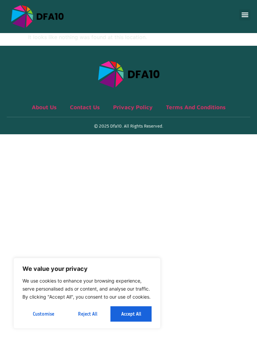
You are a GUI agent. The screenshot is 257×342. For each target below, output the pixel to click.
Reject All (87, 314)
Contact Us (85, 107)
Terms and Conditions (196, 107)
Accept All (131, 314)
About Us (44, 107)
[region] (87, 293)
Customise (43, 314)
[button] (244, 14)
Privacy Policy (133, 107)
